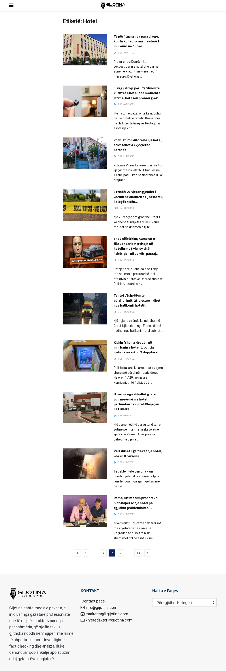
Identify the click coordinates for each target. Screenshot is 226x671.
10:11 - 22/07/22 (125, 514)
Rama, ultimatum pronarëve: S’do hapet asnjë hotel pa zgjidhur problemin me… (136, 503)
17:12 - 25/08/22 (125, 260)
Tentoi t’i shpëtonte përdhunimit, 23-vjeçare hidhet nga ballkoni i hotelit (137, 300)
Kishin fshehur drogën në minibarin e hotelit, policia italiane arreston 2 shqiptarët (136, 347)
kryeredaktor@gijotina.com (109, 620)
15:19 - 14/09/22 (125, 156)
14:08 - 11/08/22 (125, 358)
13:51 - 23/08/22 (125, 312)
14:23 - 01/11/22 (125, 52)
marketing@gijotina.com (106, 614)
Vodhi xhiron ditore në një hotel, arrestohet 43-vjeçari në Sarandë (138, 145)
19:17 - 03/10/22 (125, 104)
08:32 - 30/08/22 (125, 208)
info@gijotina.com (101, 607)
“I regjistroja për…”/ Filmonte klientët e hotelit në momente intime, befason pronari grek (137, 93)
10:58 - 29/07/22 (125, 462)
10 (138, 553)
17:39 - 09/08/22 (125, 415)
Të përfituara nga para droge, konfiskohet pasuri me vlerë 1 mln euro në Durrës (136, 41)
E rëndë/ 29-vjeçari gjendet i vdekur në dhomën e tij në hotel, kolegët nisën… (138, 196)
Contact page (93, 601)
